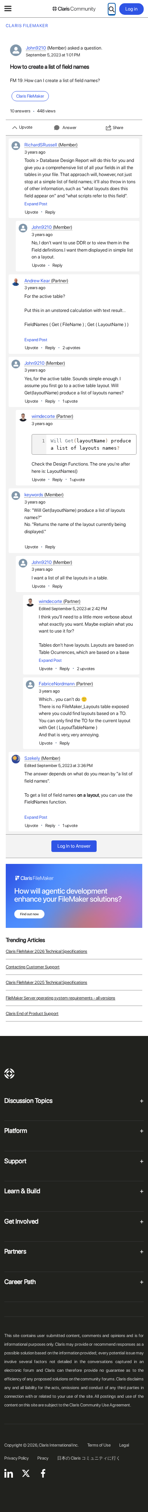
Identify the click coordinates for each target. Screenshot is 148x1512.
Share (118, 127)
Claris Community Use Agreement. (100, 1405)
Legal (124, 1445)
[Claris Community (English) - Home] (74, 9)
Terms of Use (99, 1445)
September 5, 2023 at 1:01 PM (53, 54)
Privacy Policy (16, 1458)
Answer (70, 127)
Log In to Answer (74, 846)
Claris (9, 1073)
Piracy (42, 1458)
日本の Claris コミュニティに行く (88, 1458)
